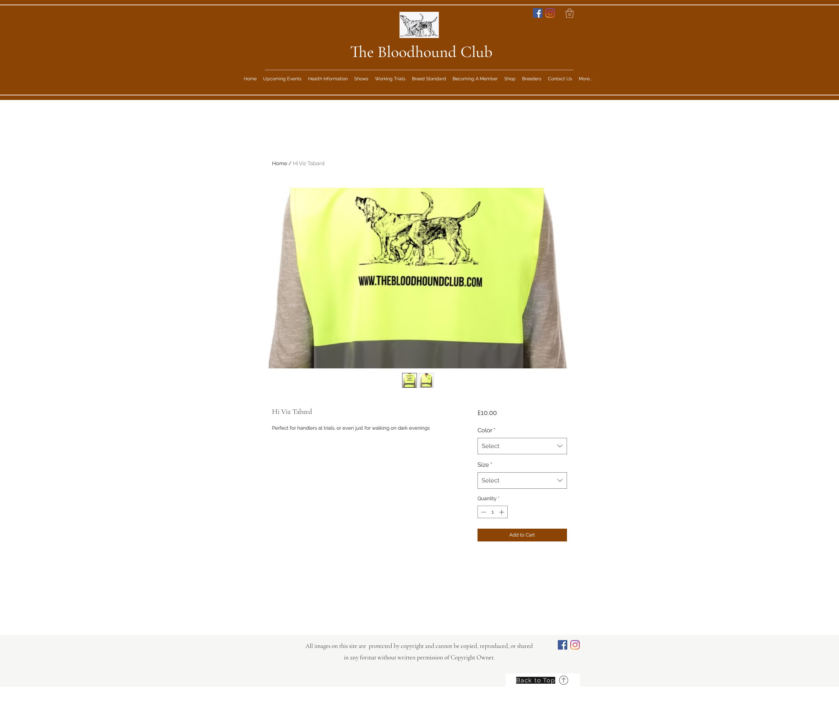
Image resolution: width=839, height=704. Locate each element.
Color (487, 430)
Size (485, 464)
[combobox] (522, 446)
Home (279, 163)
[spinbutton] (492, 512)
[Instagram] (550, 13)
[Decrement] (482, 512)
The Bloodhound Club (421, 52)
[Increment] (502, 512)
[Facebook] (537, 13)
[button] (570, 13)
